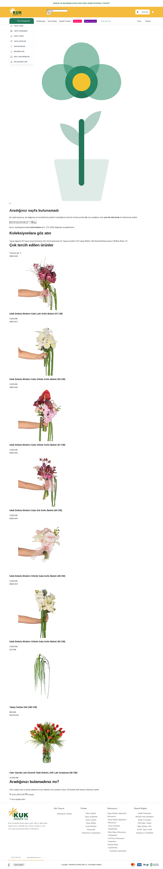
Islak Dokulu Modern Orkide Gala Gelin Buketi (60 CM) (37, 641)
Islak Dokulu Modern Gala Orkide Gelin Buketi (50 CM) (37, 379)
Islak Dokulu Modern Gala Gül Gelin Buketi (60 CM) (35, 510)
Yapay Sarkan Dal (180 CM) (23, 707)
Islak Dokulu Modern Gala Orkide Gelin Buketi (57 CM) (37, 445)
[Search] (49, 13)
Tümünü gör (14, 253)
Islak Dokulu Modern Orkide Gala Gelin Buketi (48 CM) (37, 576)
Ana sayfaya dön (18, 799)
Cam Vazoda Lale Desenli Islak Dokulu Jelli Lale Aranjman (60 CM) (43, 772)
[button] (21, 21)
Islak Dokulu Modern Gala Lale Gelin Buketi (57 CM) (36, 313)
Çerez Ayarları (18, 865)
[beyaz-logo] (15, 8)
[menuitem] (21, 26)
